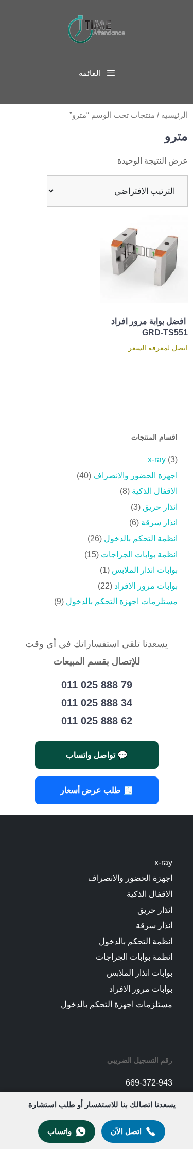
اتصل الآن (126, 1131)
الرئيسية (174, 115)
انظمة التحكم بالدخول (141, 538)
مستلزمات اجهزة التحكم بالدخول (122, 601)
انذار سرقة (159, 522)
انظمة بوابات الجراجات (139, 554)
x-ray (157, 459)
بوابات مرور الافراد (146, 585)
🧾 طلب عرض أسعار (96, 790)
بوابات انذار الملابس (145, 569)
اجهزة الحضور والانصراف (135, 475)
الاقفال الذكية (155, 491)
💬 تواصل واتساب (97, 755)
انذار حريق (160, 507)
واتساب (59, 1131)
